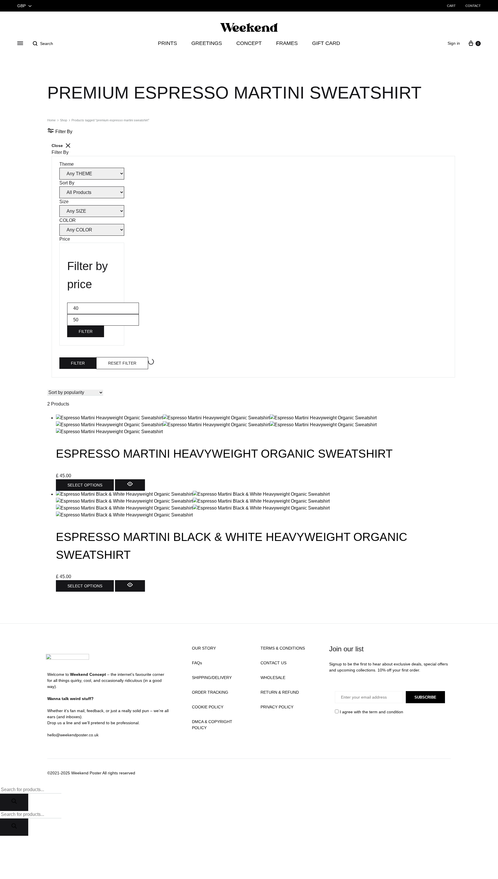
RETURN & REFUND (280, 692)
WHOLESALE (273, 677)
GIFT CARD (326, 43)
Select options (84, 485)
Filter (86, 331)
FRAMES (287, 43)
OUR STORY (204, 648)
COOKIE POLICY (207, 707)
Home (51, 120)
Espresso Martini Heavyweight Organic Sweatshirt (224, 453)
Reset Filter (122, 363)
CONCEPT (249, 43)
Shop (63, 120)
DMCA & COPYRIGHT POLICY (212, 724)
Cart (451, 5)
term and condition (386, 712)
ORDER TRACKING (210, 692)
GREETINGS (206, 43)
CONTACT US (273, 663)
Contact (473, 5)
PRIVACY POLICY (277, 707)
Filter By (63, 131)
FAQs (197, 663)
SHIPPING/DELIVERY (212, 677)
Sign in (454, 43)
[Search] (14, 802)
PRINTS (167, 43)
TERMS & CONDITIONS (283, 648)
